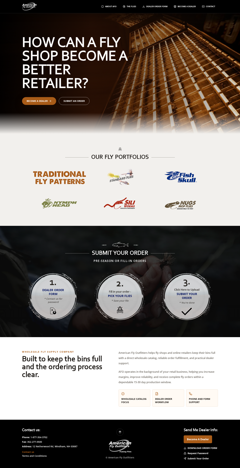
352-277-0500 (34, 441)
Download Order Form (202, 448)
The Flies (131, 6)
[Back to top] (120, 432)
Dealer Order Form (157, 6)
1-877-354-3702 (39, 437)
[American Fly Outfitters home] (29, 6)
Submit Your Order (198, 458)
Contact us (28, 451)
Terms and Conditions (34, 455)
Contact (210, 6)
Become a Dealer (187, 6)
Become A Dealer (198, 439)
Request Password (198, 453)
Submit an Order (74, 100)
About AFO (111, 6)
